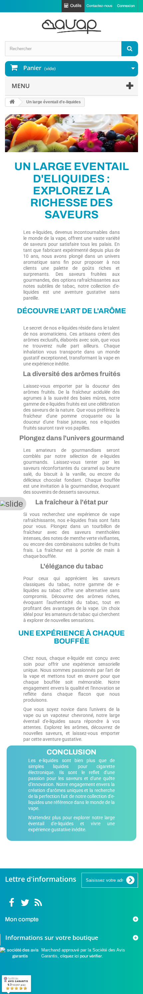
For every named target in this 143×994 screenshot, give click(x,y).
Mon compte (22, 919)
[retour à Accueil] (12, 102)
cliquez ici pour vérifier (81, 956)
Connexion (126, 6)
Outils (75, 5)
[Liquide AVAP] (71, 26)
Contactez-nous (99, 6)
